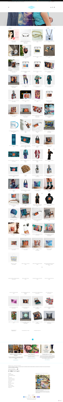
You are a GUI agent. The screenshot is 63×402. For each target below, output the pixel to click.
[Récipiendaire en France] (47, 349)
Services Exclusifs (10, 377)
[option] (31, 0)
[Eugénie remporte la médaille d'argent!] (15, 349)
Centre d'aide (9, 373)
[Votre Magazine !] (31, 349)
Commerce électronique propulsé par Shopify (31, 399)
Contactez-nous (10, 387)
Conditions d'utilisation (10, 385)
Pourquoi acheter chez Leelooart (11, 375)
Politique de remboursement (11, 386)
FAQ (8, 376)
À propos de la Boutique (10, 374)
